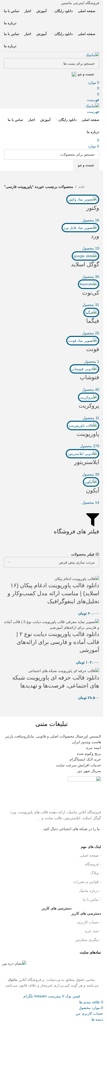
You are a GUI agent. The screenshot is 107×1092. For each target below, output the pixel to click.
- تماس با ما (92, 899)
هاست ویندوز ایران (86, 742)
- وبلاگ (95, 873)
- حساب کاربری (89, 922)
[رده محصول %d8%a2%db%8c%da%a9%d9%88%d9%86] (51, 350)
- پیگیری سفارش (88, 940)
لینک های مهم (91, 847)
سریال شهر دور (89, 771)
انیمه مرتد (93, 748)
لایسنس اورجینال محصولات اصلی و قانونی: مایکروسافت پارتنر (53, 736)
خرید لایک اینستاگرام (85, 759)
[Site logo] (92, 55)
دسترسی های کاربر (71, 912)
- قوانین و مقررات (87, 882)
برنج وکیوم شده (89, 753)
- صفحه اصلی (90, 855)
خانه (81, 187)
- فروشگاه (93, 864)
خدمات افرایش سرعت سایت (78, 765)
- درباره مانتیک (90, 891)
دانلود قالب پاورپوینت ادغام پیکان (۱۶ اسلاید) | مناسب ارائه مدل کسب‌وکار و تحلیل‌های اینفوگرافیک (53, 593)
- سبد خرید (92, 931)
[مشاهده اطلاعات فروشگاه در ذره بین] (14, 963)
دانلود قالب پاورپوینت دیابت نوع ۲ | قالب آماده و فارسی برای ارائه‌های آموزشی (57, 642)
